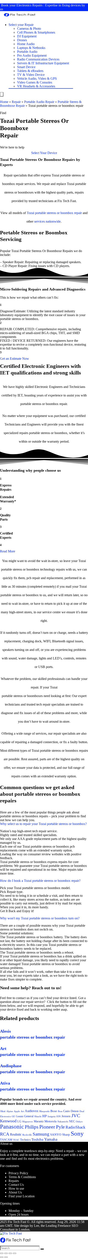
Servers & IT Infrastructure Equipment (43, 63)
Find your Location (22, 1196)
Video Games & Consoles (34, 82)
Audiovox (31, 1111)
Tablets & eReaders (30, 71)
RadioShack (75, 1127)
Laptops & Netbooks (31, 48)
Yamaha (50, 1139)
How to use (16, 1188)
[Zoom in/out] (14, 1253)
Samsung (41, 1134)
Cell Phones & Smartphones (36, 32)
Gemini (19, 1116)
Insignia (52, 1116)
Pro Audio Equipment (32, 55)
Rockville (27, 1134)
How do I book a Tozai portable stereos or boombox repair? (40, 880)
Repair (16, 102)
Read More (7, 551)
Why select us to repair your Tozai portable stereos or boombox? (43, 824)
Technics (25, 1139)
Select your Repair (21, 24)
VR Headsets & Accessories (36, 86)
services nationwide (47, 221)
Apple (17, 1111)
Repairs (14, 1181)
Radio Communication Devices (38, 59)
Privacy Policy (18, 1173)
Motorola (50, 1121)
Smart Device (26, 67)
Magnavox (27, 1121)
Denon (75, 1111)
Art (22, 1111)
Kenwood (8, 1121)
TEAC (16, 1140)
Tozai (30, 213)
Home (4, 102)
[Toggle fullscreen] (10, 1253)
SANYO (55, 1134)
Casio (66, 1111)
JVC (75, 1115)
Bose (53, 1111)
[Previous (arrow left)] (1, 1257)
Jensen (66, 1116)
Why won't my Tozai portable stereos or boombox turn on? (39, 918)
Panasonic (12, 1126)
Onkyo (79, 1121)
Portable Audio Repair (39, 102)
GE (13, 1116)
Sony (77, 1133)
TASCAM (6, 1139)
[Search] (42, 1249)
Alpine (9, 1111)
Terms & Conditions (22, 1177)
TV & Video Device (31, 74)
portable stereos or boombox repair (58, 213)
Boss (60, 1111)
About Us (15, 1192)
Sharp (66, 1134)
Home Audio (26, 44)
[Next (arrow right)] (6, 1257)
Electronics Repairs (29, 5)
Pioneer (47, 1127)
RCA (4, 1134)
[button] (44, 153)
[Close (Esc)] (1, 1253)
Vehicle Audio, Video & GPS (37, 78)
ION (58, 1116)
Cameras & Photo (29, 28)
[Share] (6, 1253)
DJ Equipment (27, 36)
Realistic (16, 1134)
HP (44, 1116)
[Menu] (1, 94)
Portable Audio (27, 51)
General (29, 1116)
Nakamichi (62, 1121)
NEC (72, 1121)
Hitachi (37, 1116)
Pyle (60, 1127)
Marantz (39, 1121)
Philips (31, 1127)
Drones (22, 40)
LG (19, 1121)
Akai (3, 1111)
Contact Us (16, 1184)
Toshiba (37, 1140)
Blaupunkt (44, 1111)
